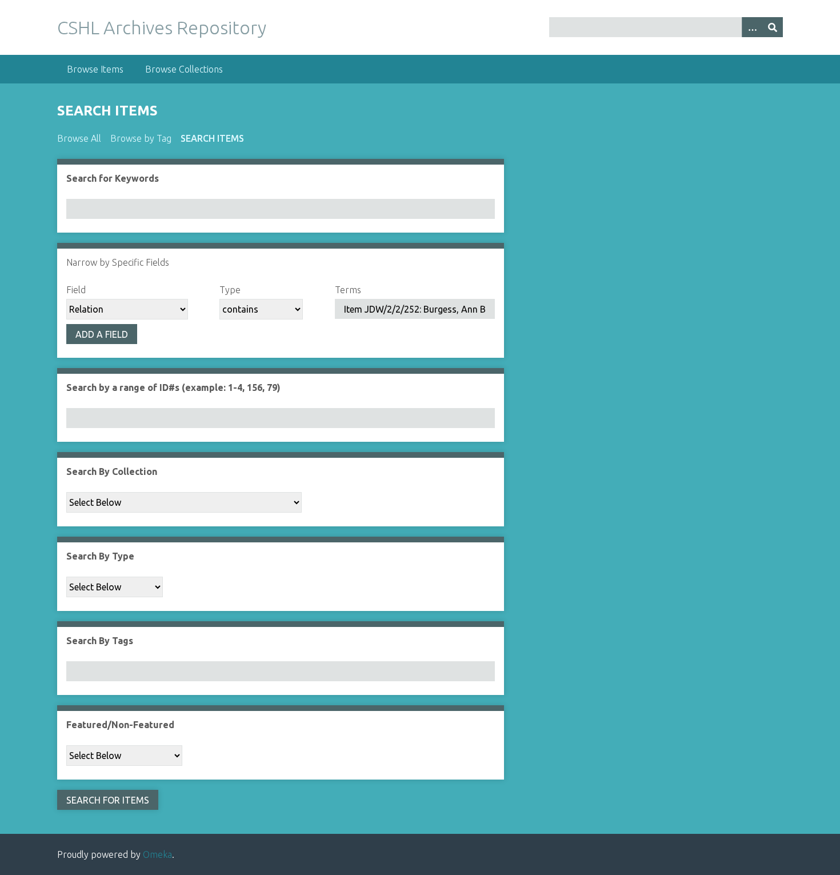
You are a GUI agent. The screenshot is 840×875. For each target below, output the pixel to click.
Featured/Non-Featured (120, 725)
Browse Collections (184, 69)
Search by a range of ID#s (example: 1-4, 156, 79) (173, 387)
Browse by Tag (140, 138)
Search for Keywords (112, 178)
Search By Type (100, 556)
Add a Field (101, 334)
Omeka (157, 854)
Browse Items (95, 69)
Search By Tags (99, 641)
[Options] (752, 27)
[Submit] (772, 27)
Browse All (79, 138)
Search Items (212, 138)
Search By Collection (111, 471)
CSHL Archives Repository (161, 27)
